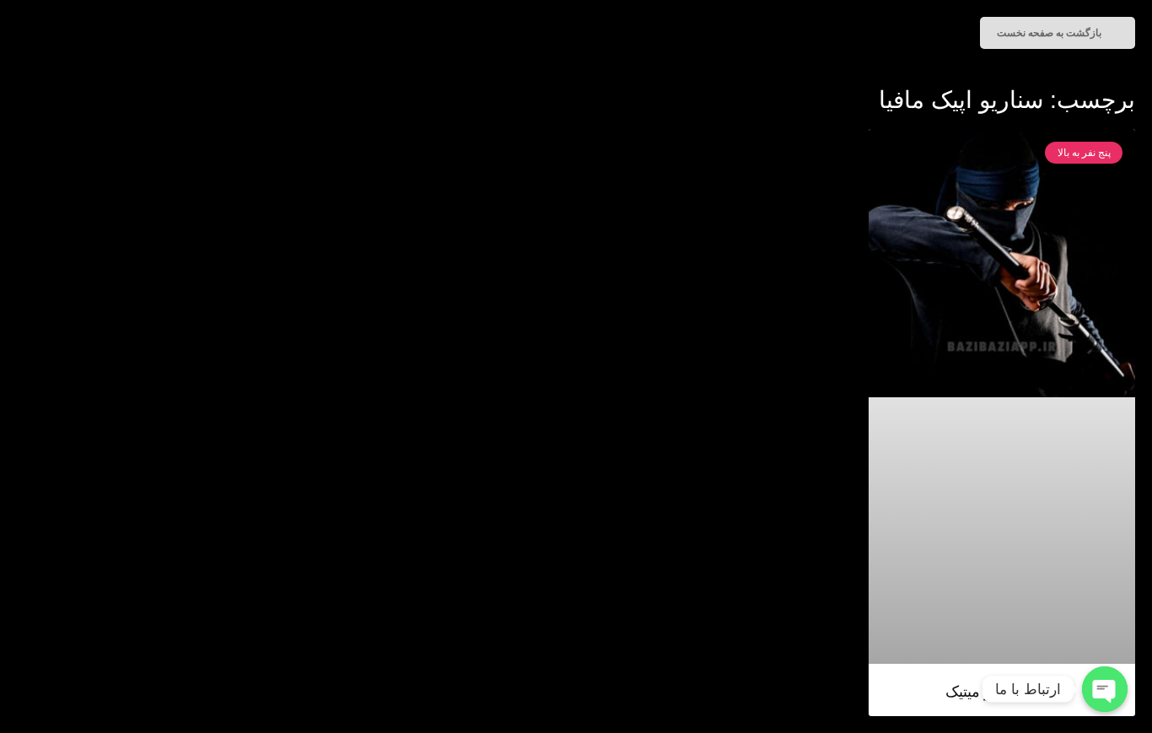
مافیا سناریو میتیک (1001, 691)
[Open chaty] (1105, 689)
